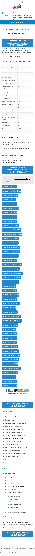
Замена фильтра (15, 505)
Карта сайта (4, 554)
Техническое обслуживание (17, 512)
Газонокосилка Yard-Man (10, 295)
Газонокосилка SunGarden (11, 368)
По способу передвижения (16, 486)
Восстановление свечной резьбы (16, 447)
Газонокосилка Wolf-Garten (11, 277)
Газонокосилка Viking (9, 385)
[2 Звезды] (22, 393)
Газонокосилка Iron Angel (10, 269)
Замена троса (14, 502)
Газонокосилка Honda (9, 381)
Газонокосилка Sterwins (10, 359)
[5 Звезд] (26, 393)
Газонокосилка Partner (9, 325)
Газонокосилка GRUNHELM (11, 264)
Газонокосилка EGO (9, 199)
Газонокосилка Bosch (9, 212)
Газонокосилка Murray (9, 312)
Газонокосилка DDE (9, 329)
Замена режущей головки (14, 426)
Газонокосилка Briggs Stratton (12, 273)
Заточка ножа (9, 463)
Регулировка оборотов (12, 450)
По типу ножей (12, 489)
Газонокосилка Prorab (9, 333)
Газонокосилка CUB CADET (11, 321)
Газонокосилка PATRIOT (10, 238)
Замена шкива (14, 507)
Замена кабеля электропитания (15, 423)
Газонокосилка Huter (9, 204)
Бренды (26, 29)
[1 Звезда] (20, 393)
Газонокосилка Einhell (9, 195)
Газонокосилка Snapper (10, 351)
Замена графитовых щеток (14, 429)
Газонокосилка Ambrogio (10, 208)
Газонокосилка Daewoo (10, 256)
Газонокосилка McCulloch (10, 303)
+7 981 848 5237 (17, 45)
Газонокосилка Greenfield (10, 355)
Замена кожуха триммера (14, 432)
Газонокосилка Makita (9, 221)
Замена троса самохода (13, 441)
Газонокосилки (18, 29)
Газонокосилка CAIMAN (10, 225)
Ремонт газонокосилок (15, 492)
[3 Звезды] (23, 393)
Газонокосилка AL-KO (9, 186)
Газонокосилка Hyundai (10, 243)
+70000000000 (17, 406)
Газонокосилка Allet (8, 286)
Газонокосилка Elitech (9, 346)
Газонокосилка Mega (9, 299)
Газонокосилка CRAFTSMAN (12, 234)
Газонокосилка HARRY (10, 364)
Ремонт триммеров (11, 517)
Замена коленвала (11, 457)
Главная (9, 29)
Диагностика (12, 483)
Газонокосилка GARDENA (11, 247)
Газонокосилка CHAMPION (11, 230)
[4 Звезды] (24, 393)
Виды (9, 480)
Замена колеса (15, 496)
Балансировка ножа (12, 460)
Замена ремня (14, 499)
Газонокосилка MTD (9, 308)
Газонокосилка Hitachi (9, 372)
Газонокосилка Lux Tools (10, 282)
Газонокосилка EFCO (9, 338)
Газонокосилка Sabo (9, 342)
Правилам (27, 527)
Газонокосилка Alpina (9, 217)
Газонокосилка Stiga (9, 260)
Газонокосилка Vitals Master (11, 191)
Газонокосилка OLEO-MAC (11, 316)
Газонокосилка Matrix (9, 290)
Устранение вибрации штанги (15, 417)
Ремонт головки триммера (14, 438)
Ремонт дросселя (11, 420)
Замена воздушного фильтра (15, 453)
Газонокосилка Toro (8, 377)
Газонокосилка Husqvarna (11, 251)
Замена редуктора (11, 444)
